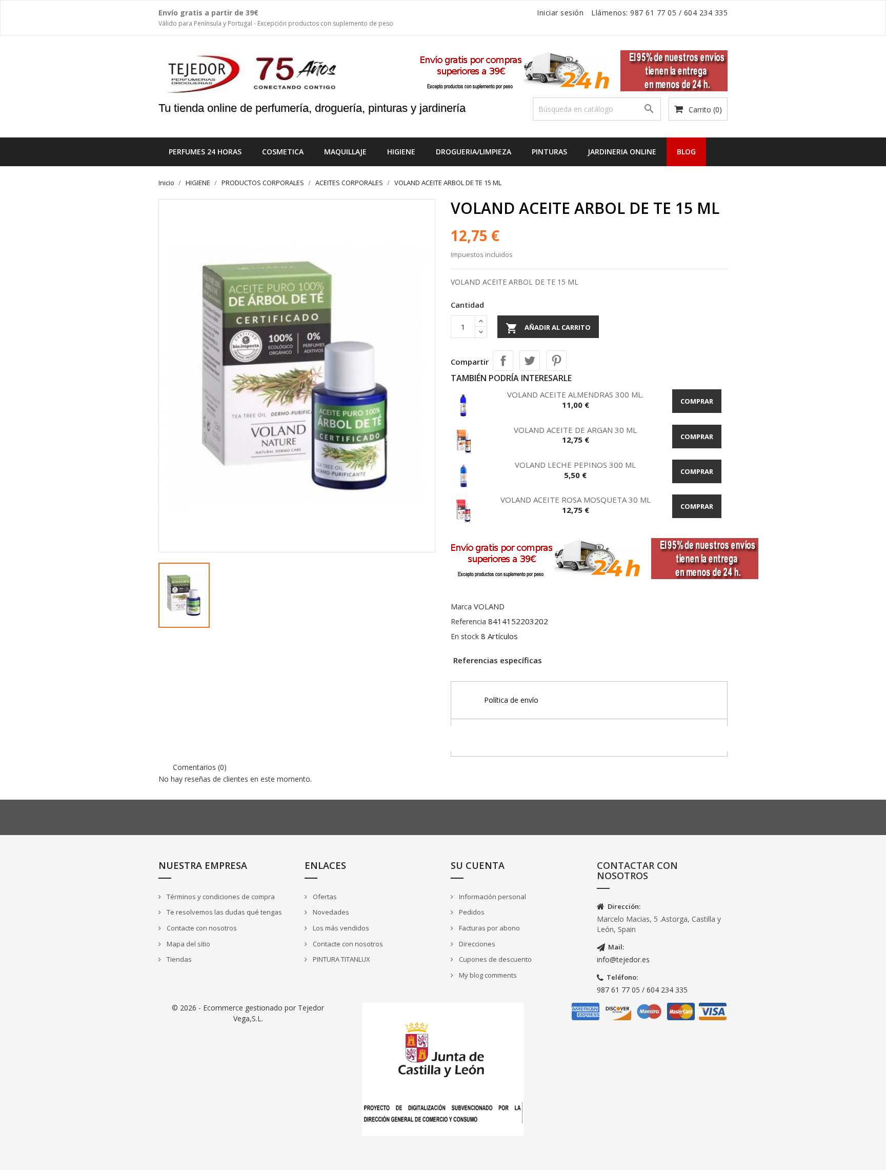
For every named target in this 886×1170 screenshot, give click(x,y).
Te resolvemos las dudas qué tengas (223, 912)
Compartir (503, 360)
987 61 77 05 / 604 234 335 (642, 990)
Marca (461, 606)
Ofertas (324, 896)
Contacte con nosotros (201, 928)
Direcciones (476, 943)
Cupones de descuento (494, 959)
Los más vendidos (340, 928)
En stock (465, 636)
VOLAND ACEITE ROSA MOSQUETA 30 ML (575, 499)
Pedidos (471, 912)
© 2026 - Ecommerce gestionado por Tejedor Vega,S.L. (248, 1013)
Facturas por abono (488, 928)
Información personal (491, 896)
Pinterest (556, 360)
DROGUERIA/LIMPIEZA (473, 151)
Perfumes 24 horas (205, 151)
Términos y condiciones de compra (220, 896)
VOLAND (489, 606)
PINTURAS (549, 151)
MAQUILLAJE (345, 151)
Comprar (696, 401)
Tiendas (178, 959)
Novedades (330, 912)
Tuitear (529, 360)
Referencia (468, 621)
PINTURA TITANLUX (340, 959)
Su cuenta (478, 865)
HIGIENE (401, 151)
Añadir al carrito (548, 328)
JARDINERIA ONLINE (622, 151)
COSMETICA (283, 151)
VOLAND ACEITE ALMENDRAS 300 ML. (575, 394)
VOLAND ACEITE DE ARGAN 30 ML (575, 430)
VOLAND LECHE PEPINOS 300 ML (575, 465)
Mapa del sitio (187, 943)
